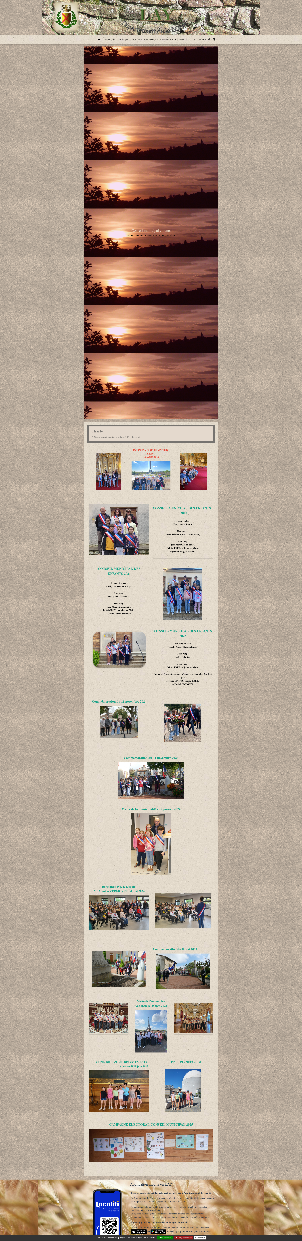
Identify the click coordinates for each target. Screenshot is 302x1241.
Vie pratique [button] (123, 39)
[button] (99, 39)
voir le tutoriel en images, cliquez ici (169, 1222)
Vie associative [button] (166, 39)
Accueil (130, 235)
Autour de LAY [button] (198, 39)
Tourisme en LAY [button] (182, 39)
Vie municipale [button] (109, 39)
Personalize (200, 1238)
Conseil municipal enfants (163, 235)
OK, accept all (166, 1238)
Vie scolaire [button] (136, 39)
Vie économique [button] (150, 39)
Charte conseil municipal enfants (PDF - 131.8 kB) (116, 436)
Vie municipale (143, 235)
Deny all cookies (184, 1238)
